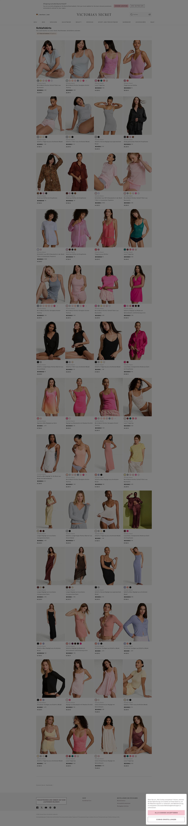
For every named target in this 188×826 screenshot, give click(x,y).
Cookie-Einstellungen (166, 819)
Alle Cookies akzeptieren (166, 813)
